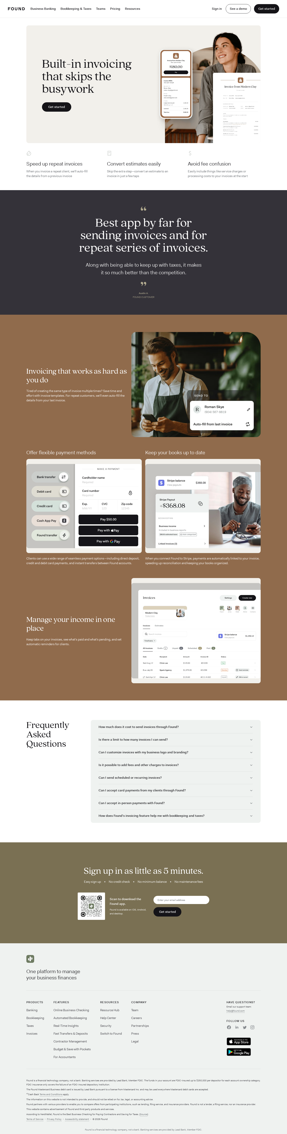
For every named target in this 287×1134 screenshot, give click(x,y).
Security (105, 1026)
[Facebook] (229, 1027)
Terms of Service (34, 1119)
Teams (100, 9)
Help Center (108, 1018)
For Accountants (64, 1057)
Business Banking (43, 9)
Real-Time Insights (66, 1026)
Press (135, 1034)
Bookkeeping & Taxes (76, 9)
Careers (136, 1018)
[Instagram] (252, 1027)
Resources (132, 9)
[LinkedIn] (237, 1027)
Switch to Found (111, 1034)
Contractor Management (70, 1041)
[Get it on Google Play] (243, 1052)
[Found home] (16, 8)
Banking (31, 1010)
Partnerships (140, 1026)
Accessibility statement (77, 1119)
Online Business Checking (71, 1010)
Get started (266, 9)
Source (143, 1114)
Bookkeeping (35, 1018)
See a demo (238, 9)
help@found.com (235, 1010)
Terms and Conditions (51, 1094)
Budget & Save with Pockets (72, 1049)
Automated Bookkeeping (70, 1018)
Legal (135, 1041)
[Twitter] (244, 1027)
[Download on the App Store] (243, 1041)
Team (134, 1010)
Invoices (31, 1034)
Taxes (30, 1026)
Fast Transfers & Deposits (70, 1034)
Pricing (115, 9)
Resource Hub (109, 1010)
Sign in (217, 9)
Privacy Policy (54, 1119)
